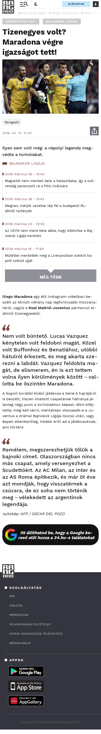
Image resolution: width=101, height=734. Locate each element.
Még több (51, 277)
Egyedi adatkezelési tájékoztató (35, 633)
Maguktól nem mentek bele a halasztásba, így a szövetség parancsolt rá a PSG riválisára (50, 183)
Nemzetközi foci (21, 21)
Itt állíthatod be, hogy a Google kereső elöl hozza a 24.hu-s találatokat (56, 535)
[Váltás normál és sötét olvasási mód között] (36, 4)
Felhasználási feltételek (30, 624)
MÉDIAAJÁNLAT (20, 643)
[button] (95, 13)
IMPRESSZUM (18, 615)
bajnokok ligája (34, 13)
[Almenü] (24, 4)
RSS (12, 596)
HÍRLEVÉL (16, 605)
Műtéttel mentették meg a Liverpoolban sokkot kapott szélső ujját (49, 258)
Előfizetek (76, 4)
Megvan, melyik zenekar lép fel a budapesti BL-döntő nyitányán (46, 208)
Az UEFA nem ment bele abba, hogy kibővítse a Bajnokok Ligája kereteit (49, 233)
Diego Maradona (65, 13)
